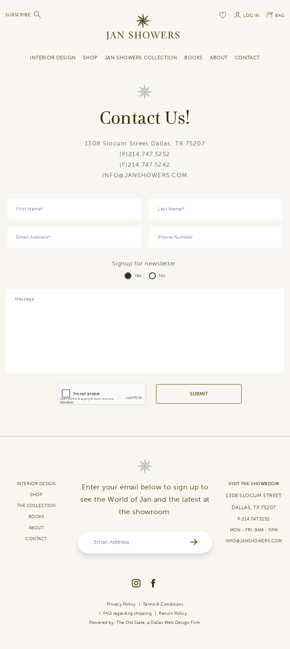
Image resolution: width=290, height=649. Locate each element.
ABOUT (36, 527)
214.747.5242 (149, 164)
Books (193, 57)
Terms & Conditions (163, 604)
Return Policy (173, 613)
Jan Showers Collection (141, 57)
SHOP (90, 57)
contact (247, 57)
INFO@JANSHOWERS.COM (145, 175)
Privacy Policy (121, 604)
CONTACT (36, 538)
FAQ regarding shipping (127, 613)
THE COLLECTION (36, 505)
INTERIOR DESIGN (53, 57)
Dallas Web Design (170, 622)
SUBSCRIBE (18, 14)
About (219, 57)
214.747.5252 (149, 154)
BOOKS (36, 516)
